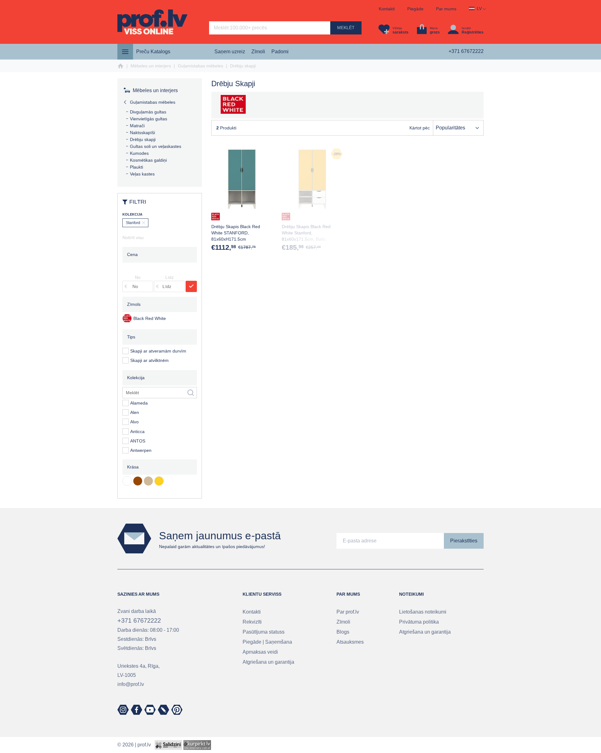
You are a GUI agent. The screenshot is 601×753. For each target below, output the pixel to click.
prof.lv (144, 744)
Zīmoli (258, 51)
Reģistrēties (473, 32)
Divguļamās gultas (148, 111)
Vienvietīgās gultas (148, 118)
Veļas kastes (142, 173)
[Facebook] (136, 710)
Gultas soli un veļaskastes (155, 146)
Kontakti (387, 8)
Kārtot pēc (419, 127)
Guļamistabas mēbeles (200, 65)
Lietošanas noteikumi (422, 611)
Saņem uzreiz (229, 51)
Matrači (137, 125)
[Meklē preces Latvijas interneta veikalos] (197, 744)
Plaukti (136, 167)
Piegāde (415, 8)
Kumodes (139, 153)
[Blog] (163, 710)
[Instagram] (123, 710)
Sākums (120, 66)
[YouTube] (150, 710)
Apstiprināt (191, 286)
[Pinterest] (176, 710)
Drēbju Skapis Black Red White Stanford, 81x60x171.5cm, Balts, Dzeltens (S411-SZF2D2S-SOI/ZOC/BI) (308, 239)
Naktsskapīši (142, 132)
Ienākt (466, 28)
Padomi (280, 51)
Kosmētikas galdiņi (148, 160)
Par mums (446, 8)
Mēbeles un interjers (151, 65)
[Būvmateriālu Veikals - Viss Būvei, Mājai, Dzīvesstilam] (152, 21)
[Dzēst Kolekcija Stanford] (135, 223)
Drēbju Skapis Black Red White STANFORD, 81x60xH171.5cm (235, 233)
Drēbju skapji (143, 139)
